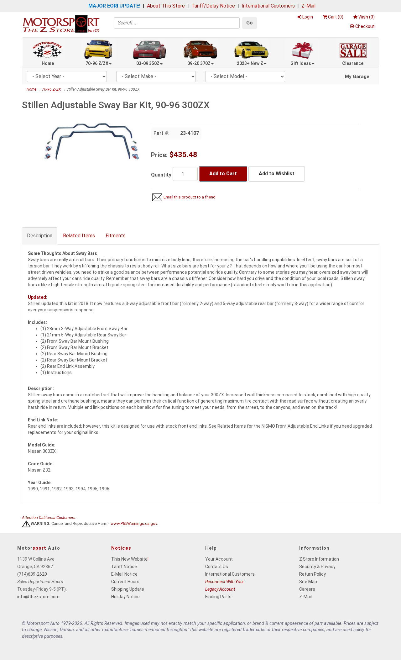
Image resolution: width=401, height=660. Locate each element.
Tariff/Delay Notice (213, 6)
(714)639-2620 (32, 574)
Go (249, 23)
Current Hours (125, 581)
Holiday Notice (125, 596)
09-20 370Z (199, 63)
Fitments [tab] (116, 236)
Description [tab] (39, 236)
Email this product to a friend (190, 197)
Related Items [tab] (79, 236)
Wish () (366, 16)
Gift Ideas (300, 63)
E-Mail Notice (124, 574)
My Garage (357, 76)
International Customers (268, 6)
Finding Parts (218, 596)
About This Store (166, 6)
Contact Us (216, 566)
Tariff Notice (124, 566)
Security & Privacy (317, 566)
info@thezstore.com (38, 596)
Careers (307, 589)
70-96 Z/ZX (97, 63)
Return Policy (312, 574)
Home (48, 63)
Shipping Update (127, 589)
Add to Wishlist (276, 174)
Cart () (335, 16)
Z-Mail (308, 6)
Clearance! (353, 63)
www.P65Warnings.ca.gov (134, 523)
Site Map (308, 581)
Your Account (219, 559)
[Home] (61, 24)
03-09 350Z (147, 63)
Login (307, 16)
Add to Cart (223, 174)
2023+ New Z (250, 63)
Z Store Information (319, 559)
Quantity (161, 175)
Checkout (365, 26)
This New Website (129, 559)
